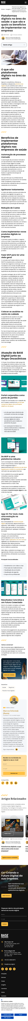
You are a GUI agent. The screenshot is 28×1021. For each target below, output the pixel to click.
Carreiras (4, 988)
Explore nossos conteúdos (10, 857)
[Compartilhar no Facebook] (7, 783)
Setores (3, 977)
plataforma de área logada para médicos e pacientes (14, 468)
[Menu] (25, 2)
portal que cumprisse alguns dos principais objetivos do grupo (12, 404)
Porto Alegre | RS (9, 951)
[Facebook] (10, 969)
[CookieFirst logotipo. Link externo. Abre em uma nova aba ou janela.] (1, 999)
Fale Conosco (6, 895)
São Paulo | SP (8, 942)
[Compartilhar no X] (11, 783)
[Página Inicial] (3, 2)
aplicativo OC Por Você (17, 540)
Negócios (11, 687)
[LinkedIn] (2, 969)
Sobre (3, 992)
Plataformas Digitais (8, 691)
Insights (8, 9)
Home (3, 9)
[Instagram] (6, 969)
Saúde (4, 687)
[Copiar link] (2, 783)
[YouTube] (14, 969)
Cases (3, 981)
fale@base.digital (9, 964)
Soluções (4, 973)
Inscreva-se (14, 773)
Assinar (4, 924)
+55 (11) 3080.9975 (9, 960)
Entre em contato (9, 675)
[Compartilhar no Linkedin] (15, 783)
